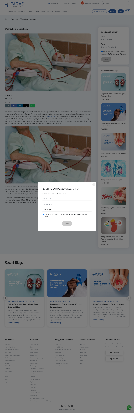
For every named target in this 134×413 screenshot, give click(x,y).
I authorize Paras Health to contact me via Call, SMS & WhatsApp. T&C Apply (66, 215)
